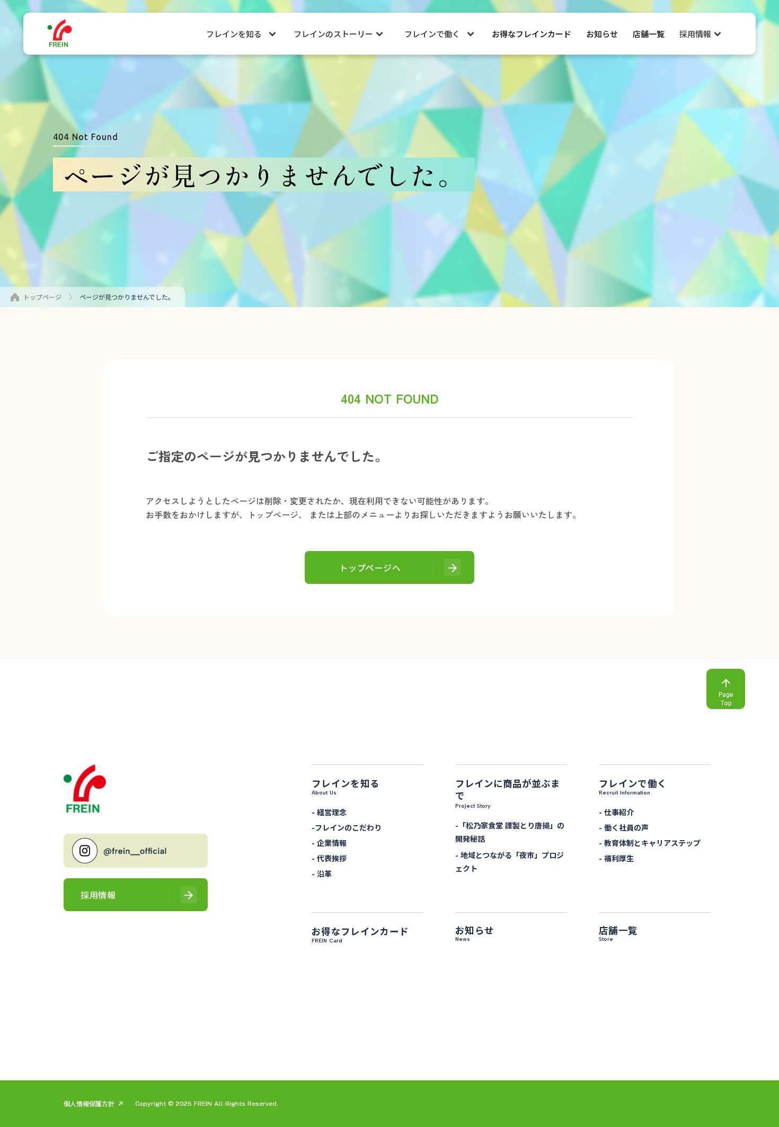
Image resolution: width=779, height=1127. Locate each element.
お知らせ (602, 34)
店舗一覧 (649, 34)
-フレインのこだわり (347, 827)
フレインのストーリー (333, 34)
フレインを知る (234, 34)
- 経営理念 (329, 812)
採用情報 (695, 34)
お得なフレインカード (531, 34)
